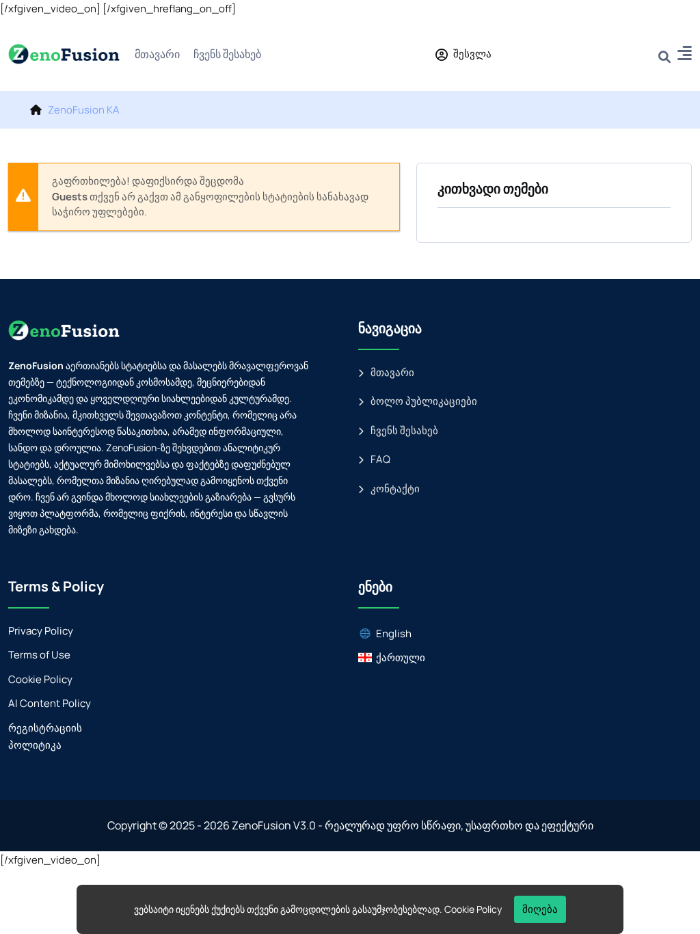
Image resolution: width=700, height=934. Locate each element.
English (394, 633)
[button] (684, 55)
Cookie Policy (40, 679)
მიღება (540, 909)
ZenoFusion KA (84, 110)
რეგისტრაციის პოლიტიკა (45, 737)
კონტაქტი (395, 488)
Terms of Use (39, 655)
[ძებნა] (664, 53)
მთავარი (157, 54)
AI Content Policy (49, 703)
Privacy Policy (40, 631)
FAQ (380, 459)
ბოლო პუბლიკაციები (424, 401)
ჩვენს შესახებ (227, 54)
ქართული (400, 657)
